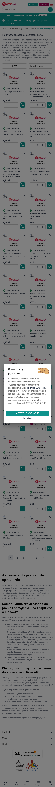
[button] (43, 371)
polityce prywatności (36, 388)
